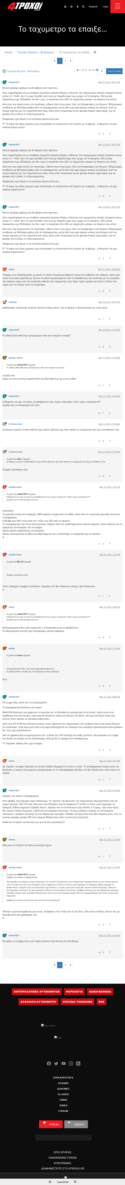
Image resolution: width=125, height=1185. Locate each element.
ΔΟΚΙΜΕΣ (63, 1088)
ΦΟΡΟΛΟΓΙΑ (74, 991)
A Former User (15, 424)
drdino (12, 648)
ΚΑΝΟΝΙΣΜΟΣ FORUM (62, 1157)
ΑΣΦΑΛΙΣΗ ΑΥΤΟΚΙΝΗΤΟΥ (38, 1001)
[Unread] (65, 6)
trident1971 (14, 82)
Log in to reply (114, 71)
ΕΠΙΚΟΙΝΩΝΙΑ (62, 1163)
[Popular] (78, 6)
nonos (11, 269)
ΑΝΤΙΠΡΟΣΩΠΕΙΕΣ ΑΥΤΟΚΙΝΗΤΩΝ (37, 991)
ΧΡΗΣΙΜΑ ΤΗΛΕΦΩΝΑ (77, 1001)
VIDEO (63, 1105)
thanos (12, 839)
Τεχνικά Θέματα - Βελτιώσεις (23, 71)
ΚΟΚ (101, 1001)
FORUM (63, 1111)
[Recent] (71, 6)
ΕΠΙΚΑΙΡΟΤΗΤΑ (63, 1077)
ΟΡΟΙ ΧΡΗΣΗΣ (62, 1152)
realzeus (13, 302)
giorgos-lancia (15, 357)
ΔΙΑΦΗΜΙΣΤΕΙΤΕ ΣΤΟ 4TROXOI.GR (62, 1168)
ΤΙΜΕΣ (63, 1100)
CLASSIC (63, 1094)
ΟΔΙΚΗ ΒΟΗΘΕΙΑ (100, 991)
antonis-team (15, 487)
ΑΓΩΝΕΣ (63, 1083)
